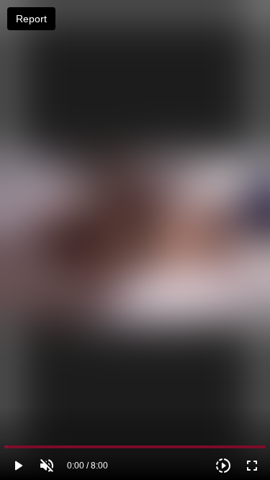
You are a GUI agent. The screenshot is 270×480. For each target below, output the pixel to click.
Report (31, 18)
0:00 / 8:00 (87, 466)
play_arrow (18, 465)
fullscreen (252, 465)
